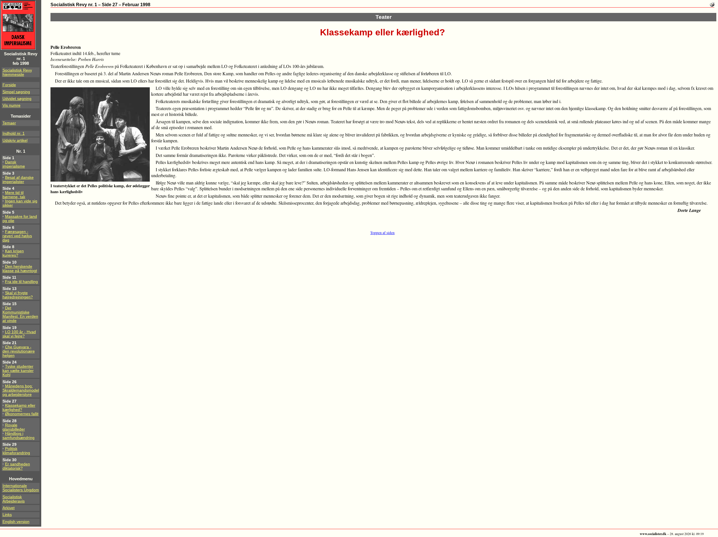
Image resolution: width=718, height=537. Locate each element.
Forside (9, 85)
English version (16, 522)
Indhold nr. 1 (14, 133)
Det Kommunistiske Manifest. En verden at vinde (20, 314)
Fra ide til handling (21, 282)
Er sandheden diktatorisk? (16, 466)
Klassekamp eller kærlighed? (19, 407)
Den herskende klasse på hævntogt (20, 268)
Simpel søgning (16, 92)
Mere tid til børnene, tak (14, 195)
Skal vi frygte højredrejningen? (18, 295)
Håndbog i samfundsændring (18, 435)
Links (7, 515)
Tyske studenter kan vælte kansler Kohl (18, 370)
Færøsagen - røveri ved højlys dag (17, 236)
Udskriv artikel (15, 140)
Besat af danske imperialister (18, 179)
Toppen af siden (382, 232)
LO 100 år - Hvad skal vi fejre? (19, 334)
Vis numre (11, 105)
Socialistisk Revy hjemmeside (17, 72)
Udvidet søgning (17, 99)
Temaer (9, 123)
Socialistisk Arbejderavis (14, 499)
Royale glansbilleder (14, 427)
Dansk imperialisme (14, 164)
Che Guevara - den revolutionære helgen (19, 351)
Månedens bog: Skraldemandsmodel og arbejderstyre (21, 390)
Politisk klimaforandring (16, 451)
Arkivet (9, 508)
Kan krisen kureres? (13, 253)
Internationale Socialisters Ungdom (21, 488)
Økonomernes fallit (21, 414)
